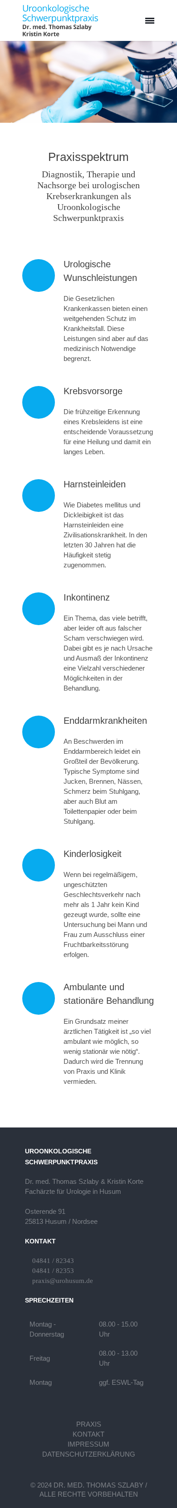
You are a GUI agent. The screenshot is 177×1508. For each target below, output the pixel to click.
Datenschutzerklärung (88, 1454)
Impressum (88, 1444)
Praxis (88, 1424)
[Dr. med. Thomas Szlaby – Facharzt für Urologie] (60, 20)
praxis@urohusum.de (62, 1280)
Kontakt (88, 1434)
